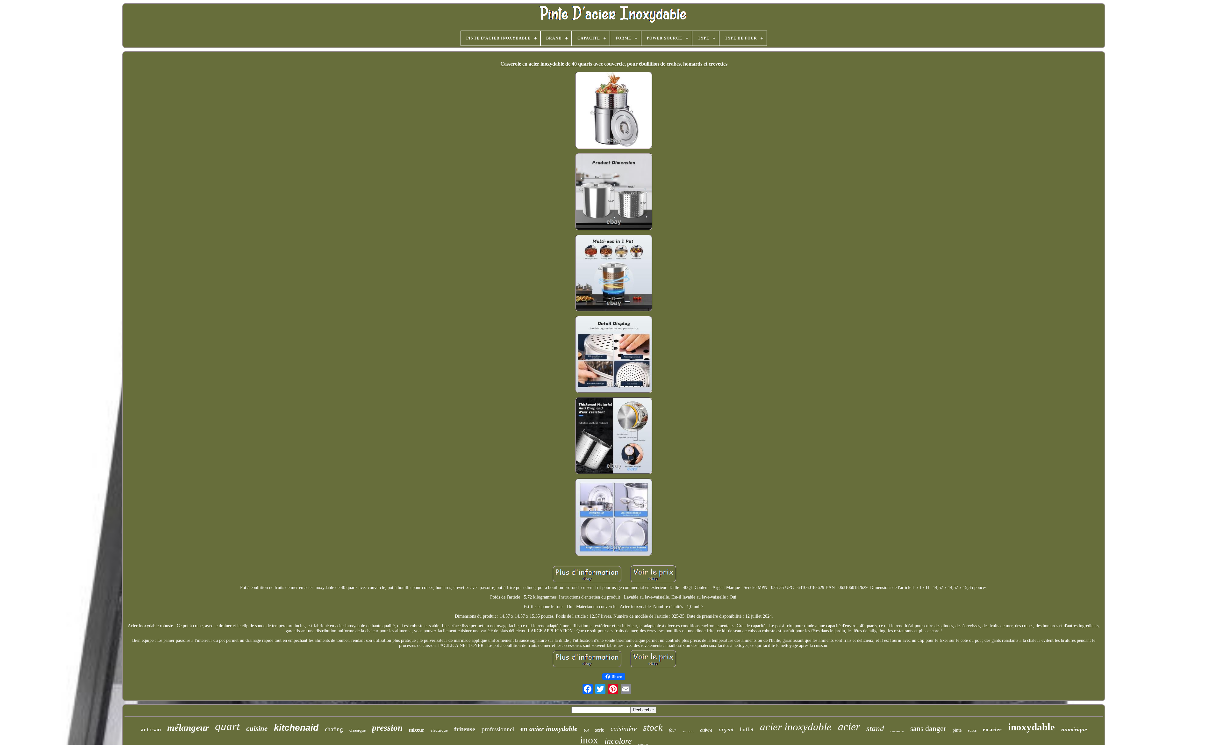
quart (227, 726)
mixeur (416, 730)
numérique (1074, 729)
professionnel (498, 729)
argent (726, 729)
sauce (972, 730)
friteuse (464, 729)
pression (387, 728)
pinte (957, 730)
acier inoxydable (796, 727)
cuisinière (624, 729)
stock (652, 727)
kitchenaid (296, 728)
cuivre (706, 730)
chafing (334, 729)
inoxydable (1031, 727)
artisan (151, 730)
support (688, 731)
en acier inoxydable (548, 729)
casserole (897, 731)
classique (357, 730)
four (672, 730)
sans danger (928, 728)
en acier (992, 730)
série (599, 730)
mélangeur (188, 727)
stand (875, 728)
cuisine (257, 729)
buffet (747, 730)
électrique (439, 730)
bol (586, 730)
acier (849, 727)
